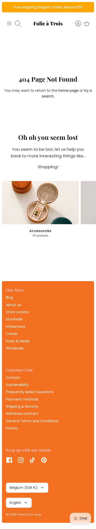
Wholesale (15, 348)
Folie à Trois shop (29, 514)
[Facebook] (9, 460)
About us (13, 304)
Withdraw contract (22, 413)
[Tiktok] (32, 460)
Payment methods (22, 399)
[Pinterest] (44, 460)
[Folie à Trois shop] (48, 23)
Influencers (15, 326)
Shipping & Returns (22, 406)
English (15, 502)
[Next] (87, 7)
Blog (9, 297)
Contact (13, 377)
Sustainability (17, 384)
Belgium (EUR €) (24, 487)
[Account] (75, 23)
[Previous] (8, 7)
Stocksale (14, 319)
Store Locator (17, 312)
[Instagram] (21, 460)
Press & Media (18, 341)
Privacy (12, 428)
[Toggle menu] (9, 23)
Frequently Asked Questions (30, 391)
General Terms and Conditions (32, 421)
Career (12, 333)
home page (68, 90)
